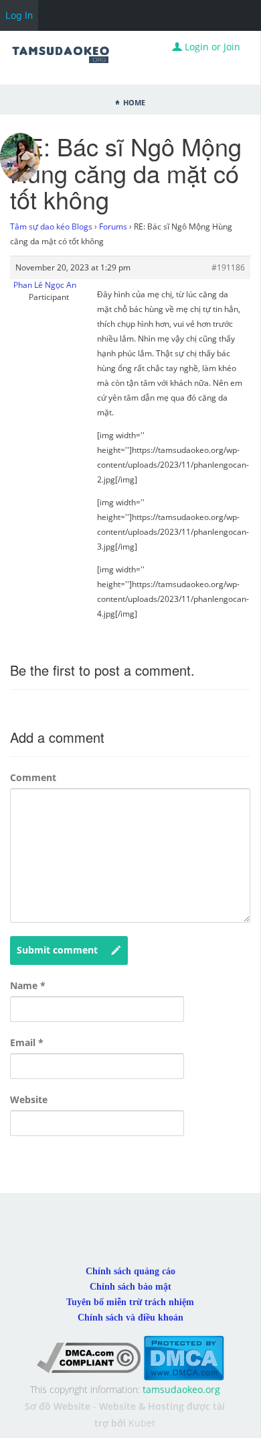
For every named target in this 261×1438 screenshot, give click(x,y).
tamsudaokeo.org (181, 1389)
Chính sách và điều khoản (130, 1318)
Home (134, 101)
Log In (19, 15)
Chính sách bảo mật (130, 1287)
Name (28, 985)
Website (29, 1099)
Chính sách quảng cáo (130, 1271)
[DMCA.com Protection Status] (183, 1357)
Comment (33, 777)
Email (27, 1042)
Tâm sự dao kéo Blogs (51, 226)
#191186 (228, 267)
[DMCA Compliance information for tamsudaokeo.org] (89, 1357)
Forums (113, 226)
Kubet (141, 1423)
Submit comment (57, 949)
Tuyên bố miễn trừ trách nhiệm (130, 1302)
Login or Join (211, 46)
